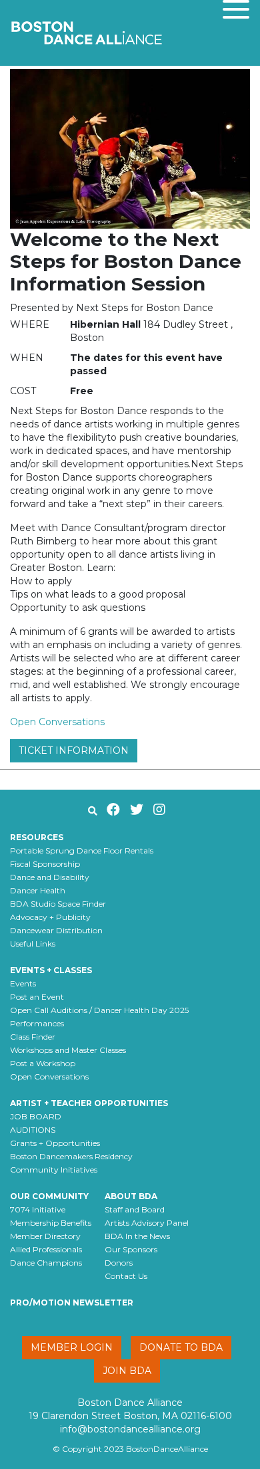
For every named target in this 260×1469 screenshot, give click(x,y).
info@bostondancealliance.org (130, 1429)
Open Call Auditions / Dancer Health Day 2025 (99, 1010)
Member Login (72, 1347)
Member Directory (45, 1236)
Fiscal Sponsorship (45, 864)
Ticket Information (74, 750)
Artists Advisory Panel (147, 1223)
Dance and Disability (49, 877)
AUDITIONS (32, 1130)
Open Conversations (57, 722)
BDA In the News (137, 1236)
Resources (36, 837)
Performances (37, 1023)
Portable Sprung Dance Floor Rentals (81, 850)
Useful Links (32, 944)
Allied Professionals (46, 1249)
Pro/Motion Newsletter (71, 1302)
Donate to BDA (181, 1347)
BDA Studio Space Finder (58, 904)
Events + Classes (51, 970)
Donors (119, 1263)
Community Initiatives (53, 1170)
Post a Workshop (42, 1063)
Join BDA (127, 1371)
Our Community (49, 1196)
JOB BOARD (35, 1116)
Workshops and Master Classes (68, 1050)
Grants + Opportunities (55, 1143)
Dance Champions (46, 1263)
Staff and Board (135, 1209)
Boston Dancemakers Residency (71, 1156)
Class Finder (32, 1037)
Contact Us (126, 1276)
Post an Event (37, 997)
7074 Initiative (37, 1209)
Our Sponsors (131, 1249)
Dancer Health (37, 890)
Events (23, 983)
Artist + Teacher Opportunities (89, 1103)
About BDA (131, 1196)
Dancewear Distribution (56, 930)
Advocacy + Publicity (50, 917)
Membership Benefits (50, 1223)
